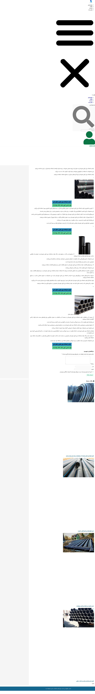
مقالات (91, 6)
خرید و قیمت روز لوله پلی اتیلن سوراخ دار (85, 606)
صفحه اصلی (90, 5)
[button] (74, 54)
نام (93, 366)
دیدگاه (92, 364)
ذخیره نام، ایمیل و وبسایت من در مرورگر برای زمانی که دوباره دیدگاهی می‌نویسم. (76, 372)
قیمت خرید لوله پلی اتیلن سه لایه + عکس (85, 681)
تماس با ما (90, 10)
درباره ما (90, 8)
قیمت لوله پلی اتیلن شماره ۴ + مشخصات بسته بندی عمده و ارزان (80, 456)
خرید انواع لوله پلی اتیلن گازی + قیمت (86, 531)
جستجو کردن (92, 105)
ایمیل (92, 369)
